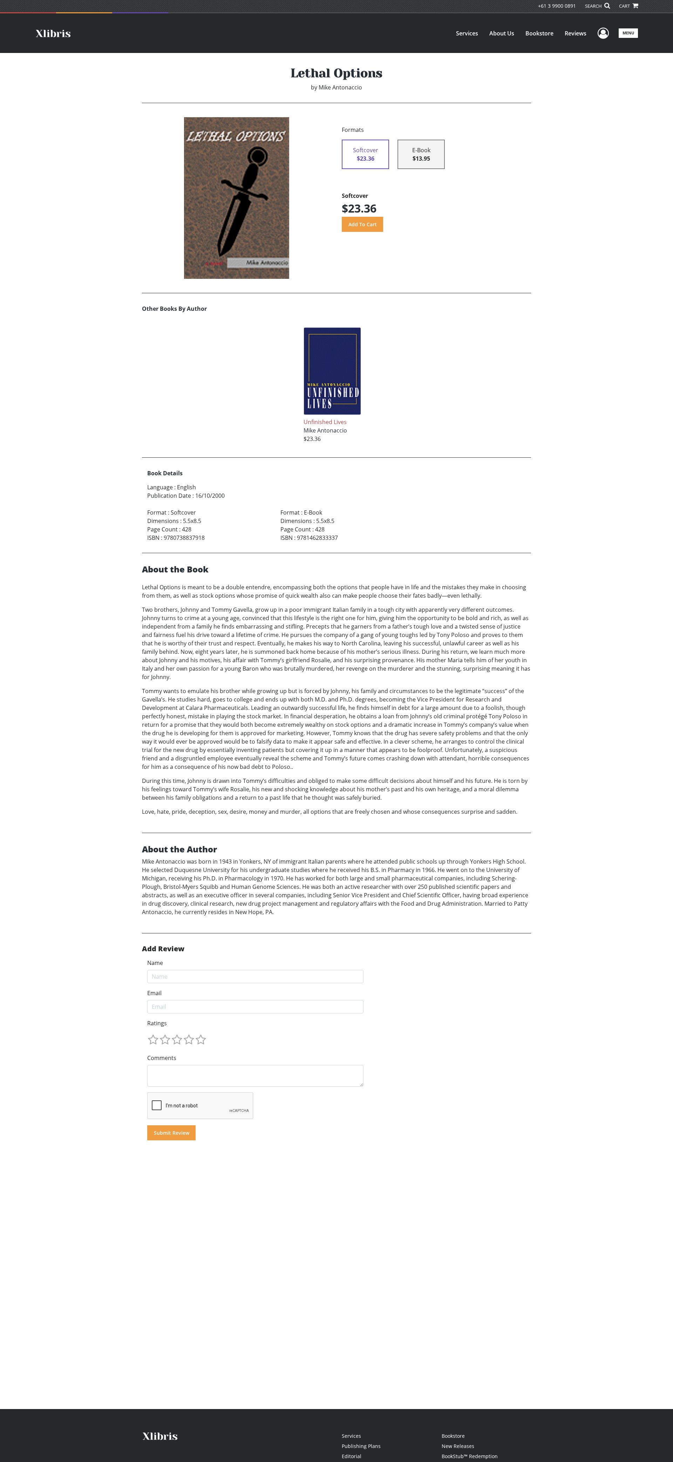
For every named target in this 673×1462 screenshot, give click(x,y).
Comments (161, 1058)
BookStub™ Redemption (470, 1456)
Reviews (575, 33)
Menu (628, 32)
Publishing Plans (361, 1446)
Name (155, 963)
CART (625, 6)
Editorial (351, 1456)
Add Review (163, 949)
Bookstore (539, 33)
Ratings (157, 1023)
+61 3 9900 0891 (557, 5)
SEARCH (594, 6)
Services (467, 33)
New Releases (458, 1446)
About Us (501, 33)
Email (154, 993)
